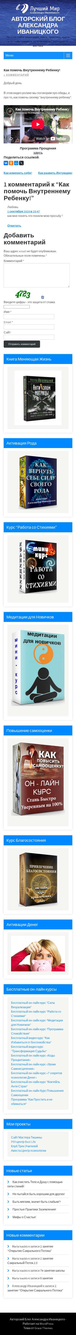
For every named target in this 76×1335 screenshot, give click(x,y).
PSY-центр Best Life (23, 1142)
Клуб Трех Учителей (24, 1146)
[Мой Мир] (16, 163)
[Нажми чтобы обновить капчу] (22, 294)
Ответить (14, 226)
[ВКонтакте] (6, 163)
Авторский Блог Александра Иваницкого (38, 25)
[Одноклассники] (11, 163)
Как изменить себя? (18, 173)
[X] (21, 163)
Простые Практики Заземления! (34, 1209)
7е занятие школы (52, 1271)
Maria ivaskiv (20, 1246)
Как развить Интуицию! (55, 173)
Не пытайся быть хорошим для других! (39, 1194)
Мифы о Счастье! (24, 1217)
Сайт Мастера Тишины (26, 1137)
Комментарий (14, 261)
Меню (9, 55)
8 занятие (46, 1278)
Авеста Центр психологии (28, 1151)
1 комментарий (16, 75)
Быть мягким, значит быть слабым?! (37, 1202)
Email (8, 322)
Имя (7, 312)
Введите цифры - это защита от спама (29, 302)
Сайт (7, 332)
